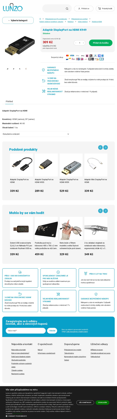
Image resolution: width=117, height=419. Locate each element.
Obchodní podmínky (18, 360)
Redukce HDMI (97, 22)
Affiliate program (97, 350)
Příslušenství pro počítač (79, 19)
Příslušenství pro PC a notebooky (56, 19)
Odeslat (52, 331)
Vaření (66, 360)
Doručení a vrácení (11, 134)
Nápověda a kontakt (18, 350)
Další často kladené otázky (21, 357)
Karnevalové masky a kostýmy (75, 357)
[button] (40, 416)
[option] (7, 68)
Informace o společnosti (46, 353)
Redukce (70, 22)
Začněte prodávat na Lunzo (100, 353)
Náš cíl (40, 350)
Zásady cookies (17, 370)
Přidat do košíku (101, 43)
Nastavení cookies (17, 374)
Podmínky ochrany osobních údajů (21, 365)
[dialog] (58, 402)
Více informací (17, 414)
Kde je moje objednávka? (20, 353)
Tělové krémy (69, 353)
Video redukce (83, 22)
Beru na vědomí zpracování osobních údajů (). (75, 331)
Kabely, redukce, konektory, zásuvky (51, 22)
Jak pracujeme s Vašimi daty (77, 332)
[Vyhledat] (67, 9)
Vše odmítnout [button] (85, 402)
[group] (21, 174)
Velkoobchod (95, 357)
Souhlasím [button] (102, 402)
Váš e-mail (12, 330)
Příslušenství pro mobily (72, 350)
